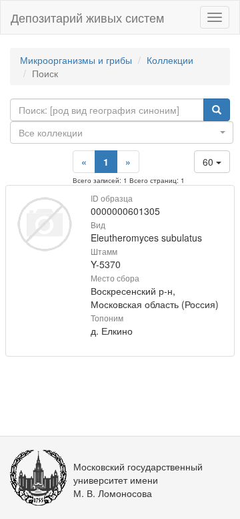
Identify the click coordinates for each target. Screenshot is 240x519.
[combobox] (121, 132)
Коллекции (170, 60)
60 (209, 161)
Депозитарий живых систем (87, 17)
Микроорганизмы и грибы (76, 60)
